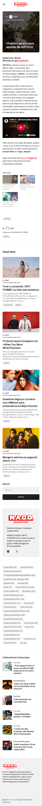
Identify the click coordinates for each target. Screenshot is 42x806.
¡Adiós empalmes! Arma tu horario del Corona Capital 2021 (24, 747)
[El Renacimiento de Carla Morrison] (7, 700)
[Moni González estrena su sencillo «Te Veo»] (27, 179)
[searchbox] (21, 490)
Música (6, 236)
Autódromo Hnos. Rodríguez (16, 579)
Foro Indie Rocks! (12, 603)
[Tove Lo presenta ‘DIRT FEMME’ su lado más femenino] (21, 267)
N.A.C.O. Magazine (28, 158)
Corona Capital (11, 591)
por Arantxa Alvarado (21, 741)
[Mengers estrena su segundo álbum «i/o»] (21, 438)
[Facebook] (12, 551)
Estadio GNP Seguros (13, 595)
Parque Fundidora (12, 623)
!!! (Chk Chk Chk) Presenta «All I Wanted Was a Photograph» (24, 731)
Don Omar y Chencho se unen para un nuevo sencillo (10, 204)
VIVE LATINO (10, 643)
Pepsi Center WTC (12, 627)
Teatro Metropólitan (13, 631)
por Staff (17, 696)
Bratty (8, 587)
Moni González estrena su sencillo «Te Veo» (26, 187)
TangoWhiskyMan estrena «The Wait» (23, 715)
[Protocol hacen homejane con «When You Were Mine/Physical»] (21, 322)
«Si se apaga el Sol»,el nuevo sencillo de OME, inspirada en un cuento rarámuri (24, 669)
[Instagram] (8, 551)
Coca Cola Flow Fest (25, 587)
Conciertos (8, 305)
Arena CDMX (10, 567)
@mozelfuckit (21, 60)
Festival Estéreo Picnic (14, 599)
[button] (4, 4)
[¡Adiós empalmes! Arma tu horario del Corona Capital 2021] (7, 745)
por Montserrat (19, 681)
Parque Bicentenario (13, 619)
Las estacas (10, 607)
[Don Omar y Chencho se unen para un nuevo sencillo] (10, 196)
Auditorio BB (26, 567)
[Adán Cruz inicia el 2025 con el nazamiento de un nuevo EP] (7, 684)
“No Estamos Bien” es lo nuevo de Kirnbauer (9, 187)
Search (21, 497)
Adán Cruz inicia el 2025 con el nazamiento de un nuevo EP (24, 686)
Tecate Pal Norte (12, 639)
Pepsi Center (30, 623)
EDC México (29, 591)
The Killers (29, 639)
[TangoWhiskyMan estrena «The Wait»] (7, 715)
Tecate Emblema (11, 635)
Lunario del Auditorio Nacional (16, 611)
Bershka (23, 583)
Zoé (23, 643)
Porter (29, 627)
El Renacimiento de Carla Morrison (22, 700)
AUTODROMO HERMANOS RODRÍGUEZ (19, 575)
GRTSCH (7, 219)
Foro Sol (28, 603)
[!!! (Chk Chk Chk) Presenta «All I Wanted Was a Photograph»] (7, 730)
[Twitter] (17, 551)
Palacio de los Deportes (14, 615)
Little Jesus (26, 607)
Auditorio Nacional (12, 571)
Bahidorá (9, 583)
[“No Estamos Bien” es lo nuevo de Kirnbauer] (10, 179)
